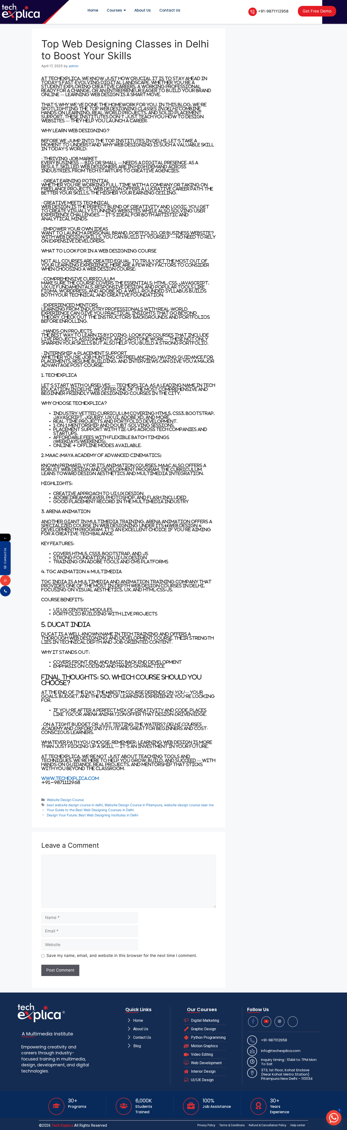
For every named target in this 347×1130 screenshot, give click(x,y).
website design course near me (189, 805)
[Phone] (5, 591)
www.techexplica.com (70, 778)
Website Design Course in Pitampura (133, 805)
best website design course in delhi (75, 805)
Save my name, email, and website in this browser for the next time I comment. (122, 955)
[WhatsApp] (5, 580)
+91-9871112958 (273, 11)
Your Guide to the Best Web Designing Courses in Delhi (90, 810)
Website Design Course (65, 800)
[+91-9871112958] (252, 12)
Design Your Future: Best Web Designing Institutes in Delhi (92, 815)
